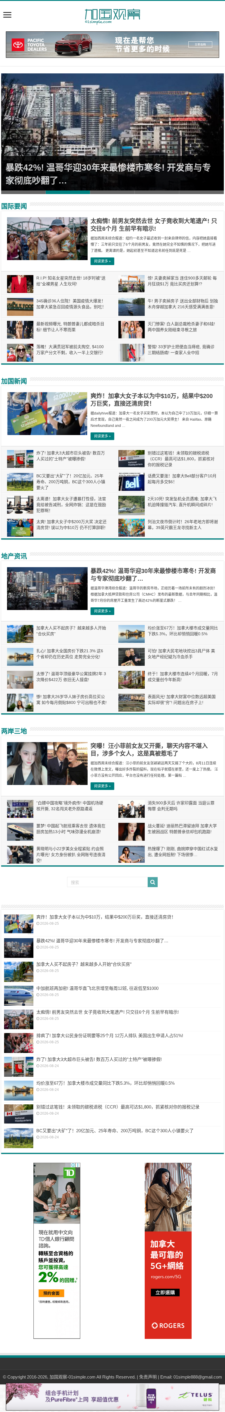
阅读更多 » (102, 261)
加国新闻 (14, 381)
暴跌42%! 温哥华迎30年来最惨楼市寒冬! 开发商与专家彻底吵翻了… (102, 940)
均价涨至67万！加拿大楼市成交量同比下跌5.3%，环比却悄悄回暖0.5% (105, 1083)
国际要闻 (14, 206)
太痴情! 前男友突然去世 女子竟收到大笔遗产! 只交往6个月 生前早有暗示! (107, 1012)
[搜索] (153, 882)
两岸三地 (14, 731)
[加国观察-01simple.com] (112, 15)
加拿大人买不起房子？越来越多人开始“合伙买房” (84, 964)
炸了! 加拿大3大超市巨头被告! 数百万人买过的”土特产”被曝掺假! (99, 1059)
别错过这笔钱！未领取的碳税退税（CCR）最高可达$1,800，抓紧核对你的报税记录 (181, 459)
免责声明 (148, 1376)
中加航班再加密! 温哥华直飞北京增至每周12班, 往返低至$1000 (97, 988)
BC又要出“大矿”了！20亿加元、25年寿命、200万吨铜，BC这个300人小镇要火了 (70, 482)
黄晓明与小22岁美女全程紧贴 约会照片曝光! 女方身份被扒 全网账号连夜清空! (70, 854)
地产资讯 (14, 556)
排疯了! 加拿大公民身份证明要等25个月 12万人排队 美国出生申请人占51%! (109, 1035)
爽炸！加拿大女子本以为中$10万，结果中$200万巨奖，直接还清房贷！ (106, 916)
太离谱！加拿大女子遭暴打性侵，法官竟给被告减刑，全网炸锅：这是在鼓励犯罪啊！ (71, 504)
